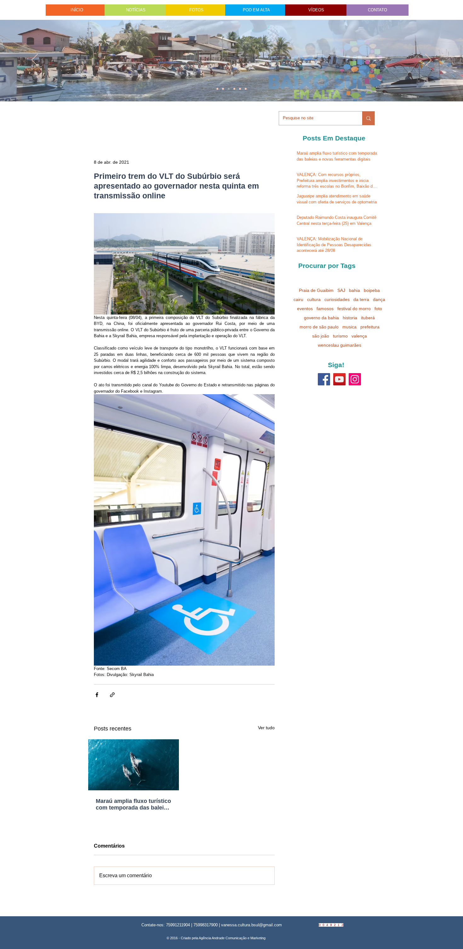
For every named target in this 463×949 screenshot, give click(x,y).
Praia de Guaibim (316, 290)
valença (359, 335)
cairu (298, 299)
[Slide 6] (229, 89)
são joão (320, 335)
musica (349, 326)
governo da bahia (321, 317)
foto (378, 308)
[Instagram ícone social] (355, 379)
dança (379, 299)
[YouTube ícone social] (339, 379)
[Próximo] (428, 60)
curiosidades (337, 299)
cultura (314, 299)
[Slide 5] (240, 89)
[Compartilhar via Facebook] (97, 695)
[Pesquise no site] (368, 118)
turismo (340, 335)
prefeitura (370, 326)
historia (350, 317)
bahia (354, 290)
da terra (361, 299)
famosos (325, 308)
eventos (305, 308)
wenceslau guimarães (339, 345)
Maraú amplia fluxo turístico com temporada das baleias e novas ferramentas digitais (133, 804)
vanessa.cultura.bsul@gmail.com (251, 925)
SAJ (341, 290)
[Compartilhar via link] (112, 695)
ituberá (368, 317)
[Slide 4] (223, 89)
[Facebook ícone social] (324, 379)
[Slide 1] (217, 89)
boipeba (372, 290)
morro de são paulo (319, 326)
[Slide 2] (234, 89)
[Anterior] (34, 60)
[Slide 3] (246, 89)
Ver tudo (266, 727)
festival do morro (354, 308)
